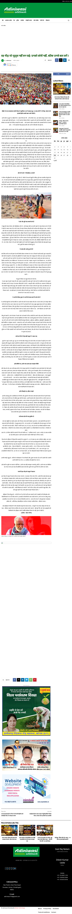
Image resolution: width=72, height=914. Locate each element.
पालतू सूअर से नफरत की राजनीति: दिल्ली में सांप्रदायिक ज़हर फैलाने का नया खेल (65, 130)
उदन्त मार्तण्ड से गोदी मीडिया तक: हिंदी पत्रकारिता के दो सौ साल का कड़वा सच (65, 105)
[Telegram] (26, 680)
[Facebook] (56, 60)
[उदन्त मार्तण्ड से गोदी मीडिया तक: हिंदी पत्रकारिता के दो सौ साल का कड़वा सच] (55, 105)
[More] (69, 60)
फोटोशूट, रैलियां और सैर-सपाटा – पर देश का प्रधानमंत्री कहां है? (64, 122)
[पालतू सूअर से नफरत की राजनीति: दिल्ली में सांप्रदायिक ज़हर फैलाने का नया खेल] (55, 130)
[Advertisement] (36, 40)
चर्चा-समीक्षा (3, 25)
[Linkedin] (65, 60)
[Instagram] (8, 868)
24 (54, 155)
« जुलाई (55, 160)
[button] (68, 20)
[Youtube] (15, 868)
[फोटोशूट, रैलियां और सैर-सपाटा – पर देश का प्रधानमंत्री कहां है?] (55, 122)
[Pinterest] (35, 680)
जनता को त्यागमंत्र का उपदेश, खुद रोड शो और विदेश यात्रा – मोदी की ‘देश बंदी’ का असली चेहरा (45, 839)
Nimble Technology (20, 908)
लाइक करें (67, 74)
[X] (61, 60)
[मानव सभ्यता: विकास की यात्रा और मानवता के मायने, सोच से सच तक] (62, 88)
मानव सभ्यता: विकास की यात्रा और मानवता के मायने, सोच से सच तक (9, 838)
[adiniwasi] (2, 60)
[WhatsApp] (30, 680)
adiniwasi (8, 60)
